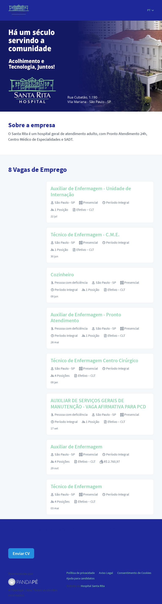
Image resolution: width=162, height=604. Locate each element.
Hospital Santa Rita (93, 586)
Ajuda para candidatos (80, 578)
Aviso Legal (106, 573)
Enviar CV (21, 553)
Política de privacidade (80, 573)
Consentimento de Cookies (134, 573)
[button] (150, 10)
